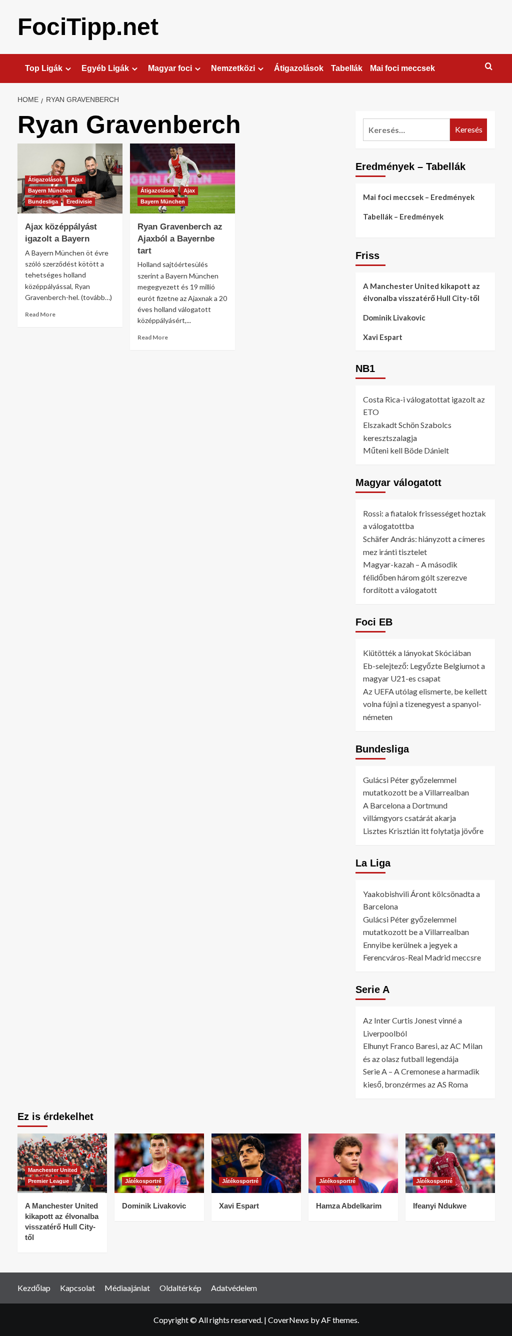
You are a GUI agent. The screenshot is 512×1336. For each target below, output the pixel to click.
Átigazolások (299, 68)
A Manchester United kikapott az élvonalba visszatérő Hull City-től (421, 292)
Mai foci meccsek (402, 68)
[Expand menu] (68, 68)
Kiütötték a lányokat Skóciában (417, 653)
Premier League (48, 1181)
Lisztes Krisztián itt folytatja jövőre (423, 831)
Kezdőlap (34, 1287)
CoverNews (288, 1319)
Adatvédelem (234, 1287)
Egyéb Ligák (105, 68)
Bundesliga (43, 201)
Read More (40, 314)
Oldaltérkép (181, 1287)
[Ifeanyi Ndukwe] (450, 1163)
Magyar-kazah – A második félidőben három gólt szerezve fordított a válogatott (415, 577)
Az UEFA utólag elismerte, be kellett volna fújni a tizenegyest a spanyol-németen (425, 704)
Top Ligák (43, 68)
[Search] (488, 67)
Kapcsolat (77, 1287)
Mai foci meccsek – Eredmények (418, 197)
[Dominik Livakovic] (159, 1163)
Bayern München (50, 191)
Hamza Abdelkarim (349, 1206)
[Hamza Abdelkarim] (353, 1163)
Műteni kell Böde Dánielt (406, 450)
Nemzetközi (233, 68)
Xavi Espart (382, 337)
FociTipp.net (88, 27)
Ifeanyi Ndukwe (439, 1206)
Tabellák (346, 68)
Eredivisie (79, 201)
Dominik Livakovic (394, 317)
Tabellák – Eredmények (403, 216)
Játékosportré (143, 1181)
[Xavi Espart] (256, 1163)
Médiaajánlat (127, 1287)
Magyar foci (170, 68)
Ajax (76, 179)
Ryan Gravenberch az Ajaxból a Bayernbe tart (180, 239)
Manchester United (53, 1170)
